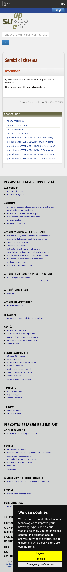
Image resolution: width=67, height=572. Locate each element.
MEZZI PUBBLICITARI (14, 359)
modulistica (11, 532)
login (59, 10)
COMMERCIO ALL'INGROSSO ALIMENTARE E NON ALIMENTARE (28, 235)
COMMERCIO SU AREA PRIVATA (18, 242)
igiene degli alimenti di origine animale (23, 337)
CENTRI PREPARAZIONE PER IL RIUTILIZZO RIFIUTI (23, 216)
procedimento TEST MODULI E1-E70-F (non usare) (31, 154)
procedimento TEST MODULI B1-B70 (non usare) (30, 141)
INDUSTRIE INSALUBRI (14, 220)
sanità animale (13, 343)
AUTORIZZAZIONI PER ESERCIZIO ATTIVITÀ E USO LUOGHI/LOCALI (29, 281)
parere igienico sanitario (17, 437)
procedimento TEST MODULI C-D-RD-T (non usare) (31, 150)
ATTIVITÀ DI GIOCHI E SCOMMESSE (19, 277)
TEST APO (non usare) (17, 125)
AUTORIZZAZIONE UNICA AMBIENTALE (20, 210)
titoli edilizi (11, 469)
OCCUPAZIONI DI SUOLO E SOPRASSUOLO (21, 362)
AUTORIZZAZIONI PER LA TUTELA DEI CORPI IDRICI (24, 213)
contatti (9, 556)
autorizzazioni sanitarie (16, 330)
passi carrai (11, 465)
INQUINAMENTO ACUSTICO (16, 223)
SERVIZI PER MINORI (14, 375)
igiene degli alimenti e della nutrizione (23, 340)
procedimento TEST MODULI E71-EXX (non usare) (31, 158)
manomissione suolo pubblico (19, 462)
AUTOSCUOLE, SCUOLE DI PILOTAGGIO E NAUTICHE (25, 318)
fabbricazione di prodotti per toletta (22, 333)
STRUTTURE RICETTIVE (14, 413)
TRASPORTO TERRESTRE (14, 397)
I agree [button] (40, 553)
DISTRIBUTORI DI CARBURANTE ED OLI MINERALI (23, 249)
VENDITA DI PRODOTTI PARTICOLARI (19, 265)
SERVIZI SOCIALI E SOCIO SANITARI (19, 379)
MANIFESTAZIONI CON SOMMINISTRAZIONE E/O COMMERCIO (29, 255)
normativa (10, 541)
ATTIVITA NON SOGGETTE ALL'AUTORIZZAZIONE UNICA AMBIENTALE (30, 207)
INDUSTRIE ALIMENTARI (15, 305)
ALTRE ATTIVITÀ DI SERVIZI (16, 356)
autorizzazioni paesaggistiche (19, 456)
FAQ (6, 551)
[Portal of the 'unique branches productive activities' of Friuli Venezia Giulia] (33, 21)
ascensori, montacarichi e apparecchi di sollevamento (29, 452)
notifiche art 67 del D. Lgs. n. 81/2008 (22, 433)
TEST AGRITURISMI (16, 121)
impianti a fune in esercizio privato (21, 459)
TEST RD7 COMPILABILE (18, 133)
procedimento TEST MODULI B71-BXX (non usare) (31, 146)
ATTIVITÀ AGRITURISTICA (15, 191)
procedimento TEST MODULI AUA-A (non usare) (30, 137)
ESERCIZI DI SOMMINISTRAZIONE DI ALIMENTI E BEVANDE (28, 252)
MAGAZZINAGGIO (13, 394)
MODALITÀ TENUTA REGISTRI (17, 262)
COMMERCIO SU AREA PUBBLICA (18, 245)
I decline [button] (40, 558)
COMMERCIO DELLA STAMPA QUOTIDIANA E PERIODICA (27, 239)
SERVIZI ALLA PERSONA (15, 365)
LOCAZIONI (10, 293)
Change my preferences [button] (40, 564)
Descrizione (12, 71)
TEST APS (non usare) (17, 129)
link (6, 547)
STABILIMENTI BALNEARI (15, 410)
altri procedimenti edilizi (17, 449)
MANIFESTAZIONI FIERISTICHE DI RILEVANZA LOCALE (25, 258)
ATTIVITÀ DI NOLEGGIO (15, 391)
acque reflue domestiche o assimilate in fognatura (28, 481)
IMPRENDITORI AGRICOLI (15, 194)
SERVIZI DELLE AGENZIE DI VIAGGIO (19, 369)
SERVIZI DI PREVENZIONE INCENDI (19, 372)
